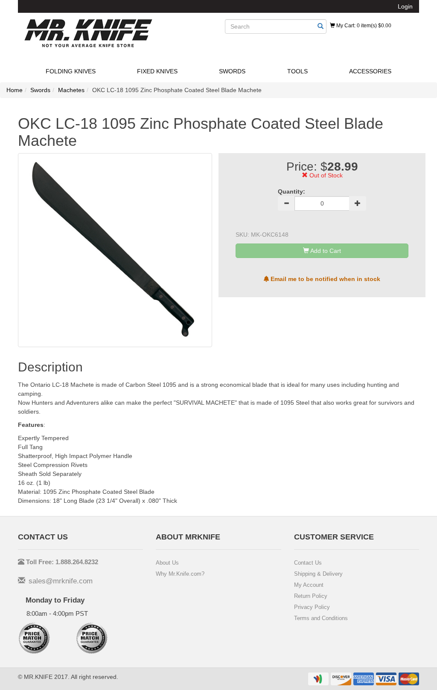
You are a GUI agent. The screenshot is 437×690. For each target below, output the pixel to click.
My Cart (363, 26)
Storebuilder (88, 33)
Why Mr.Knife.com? (180, 574)
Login (405, 6)
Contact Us (308, 563)
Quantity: (291, 191)
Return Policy (310, 596)
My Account (308, 585)
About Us (167, 563)
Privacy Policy (312, 607)
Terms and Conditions (321, 618)
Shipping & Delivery (318, 574)
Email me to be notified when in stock (324, 278)
